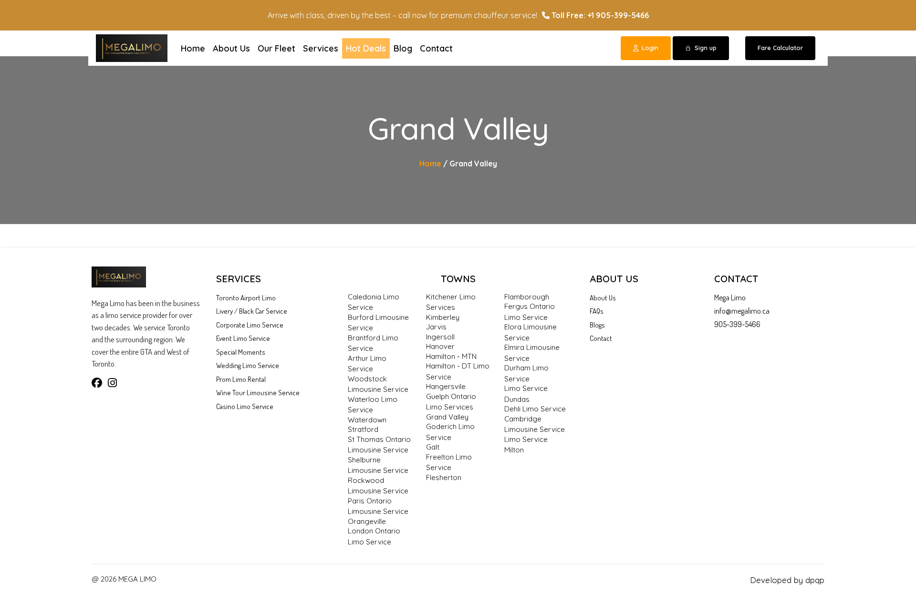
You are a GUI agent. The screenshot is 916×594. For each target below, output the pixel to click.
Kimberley (442, 317)
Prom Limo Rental (241, 379)
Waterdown (367, 419)
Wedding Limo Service (247, 365)
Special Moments (240, 352)
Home (193, 48)
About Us (231, 48)
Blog (403, 48)
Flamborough (526, 296)
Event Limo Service (243, 338)
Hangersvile (446, 386)
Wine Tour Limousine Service (258, 392)
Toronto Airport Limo (246, 297)
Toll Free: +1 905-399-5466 (599, 15)
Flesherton (443, 477)
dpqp (814, 580)
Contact (436, 48)
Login (650, 47)
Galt (432, 446)
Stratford (363, 429)
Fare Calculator (780, 47)
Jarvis (436, 326)
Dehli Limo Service (535, 408)
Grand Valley (447, 416)
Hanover (440, 346)
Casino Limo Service (244, 406)
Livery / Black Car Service (251, 311)
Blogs (597, 324)
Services (320, 48)
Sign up (706, 47)
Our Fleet (276, 48)
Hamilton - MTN (451, 356)
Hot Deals (366, 48)
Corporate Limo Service (249, 324)
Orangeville (367, 521)
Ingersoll (440, 336)
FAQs (597, 311)
